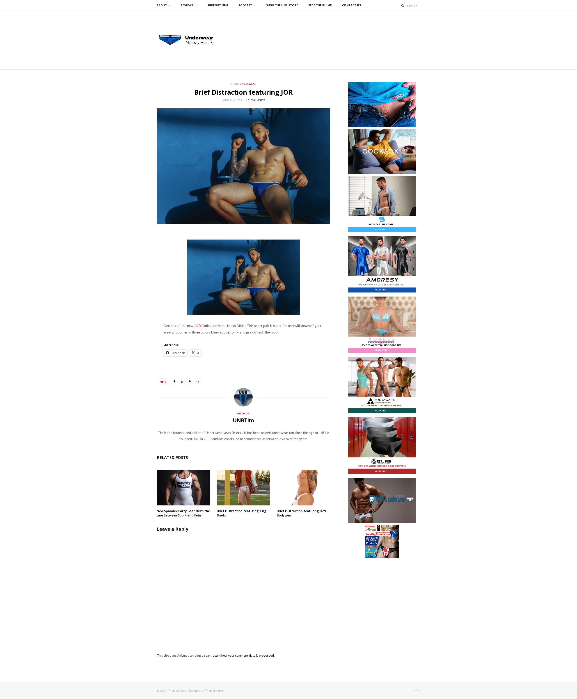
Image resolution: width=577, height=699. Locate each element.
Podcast (245, 5)
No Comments (255, 100)
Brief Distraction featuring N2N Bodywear (301, 513)
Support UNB (217, 5)
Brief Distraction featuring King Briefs (241, 513)
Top (418, 690)
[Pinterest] (189, 381)
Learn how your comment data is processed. (244, 655)
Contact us (351, 5)
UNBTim (243, 420)
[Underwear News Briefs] (190, 40)
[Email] (197, 381)
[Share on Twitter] (182, 381)
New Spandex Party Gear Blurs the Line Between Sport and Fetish (183, 513)
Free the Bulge (320, 5)
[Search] (402, 5)
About (162, 5)
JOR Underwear (245, 83)
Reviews (187, 5)
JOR (197, 325)
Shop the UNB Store (282, 5)
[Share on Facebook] (174, 381)
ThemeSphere (214, 690)
